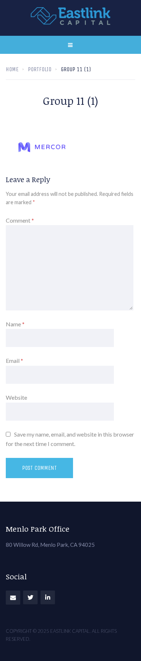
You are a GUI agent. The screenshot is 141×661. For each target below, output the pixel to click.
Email (14, 360)
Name (15, 324)
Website (16, 397)
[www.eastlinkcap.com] (70, 18)
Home (12, 69)
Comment (20, 220)
